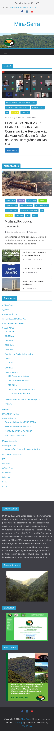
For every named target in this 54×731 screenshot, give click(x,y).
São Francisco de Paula (15, 435)
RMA (27, 215)
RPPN (35, 215)
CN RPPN (9, 349)
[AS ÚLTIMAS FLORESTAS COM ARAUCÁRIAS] (11, 256)
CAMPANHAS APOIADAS (13, 323)
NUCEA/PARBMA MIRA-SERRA (18, 431)
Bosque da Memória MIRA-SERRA (20, 422)
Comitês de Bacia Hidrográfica (17, 108)
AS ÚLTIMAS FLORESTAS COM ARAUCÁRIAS (34, 254)
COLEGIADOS (32, 201)
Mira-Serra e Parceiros (29, 211)
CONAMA (9, 358)
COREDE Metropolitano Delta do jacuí (22, 399)
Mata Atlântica (37, 108)
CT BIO (11, 362)
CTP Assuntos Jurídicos (18, 376)
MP (7, 113)
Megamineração (41, 206)
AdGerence (31, 117)
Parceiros (6, 472)
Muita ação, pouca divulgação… (18, 223)
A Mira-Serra (10, 201)
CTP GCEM (12, 385)
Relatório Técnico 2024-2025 (23, 7)
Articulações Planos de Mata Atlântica (20, 103)
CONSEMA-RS (11, 372)
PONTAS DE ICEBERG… (33, 268)
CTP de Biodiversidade (18, 380)
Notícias (15, 113)
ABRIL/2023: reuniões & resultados (32, 282)
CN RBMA (9, 345)
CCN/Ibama (10, 331)
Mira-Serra (27, 24)
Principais (25, 113)
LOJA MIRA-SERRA (11, 206)
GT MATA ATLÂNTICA (20, 393)
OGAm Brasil (8, 468)
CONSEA (9, 367)
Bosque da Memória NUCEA (18, 426)
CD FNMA (9, 336)
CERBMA (9, 340)
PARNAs (8, 404)
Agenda (21, 201)
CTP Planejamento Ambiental (21, 389)
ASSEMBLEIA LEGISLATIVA (14, 318)
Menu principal (11, 211)
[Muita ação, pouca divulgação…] (27, 183)
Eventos (43, 201)
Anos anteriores (9, 314)
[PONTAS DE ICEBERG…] (11, 270)
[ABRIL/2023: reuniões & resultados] (11, 284)
